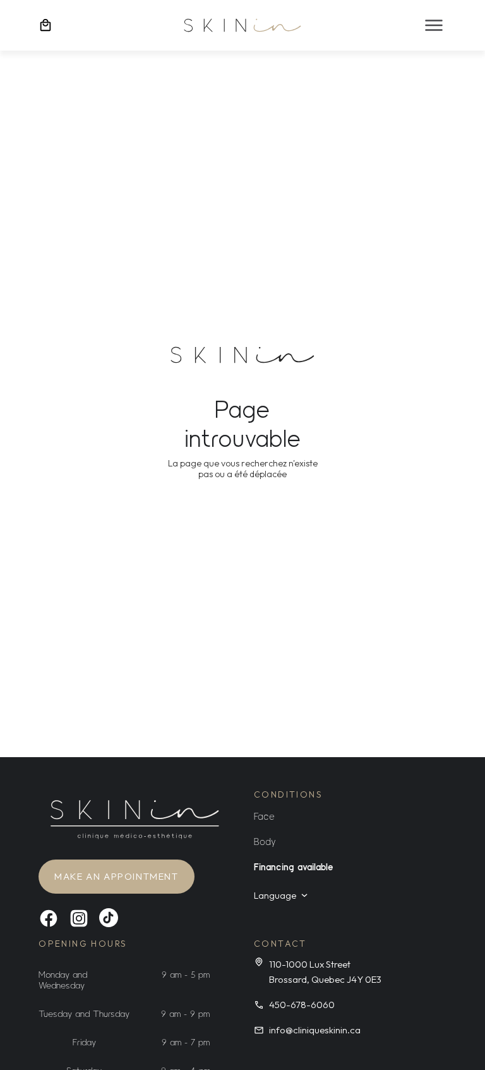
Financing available (293, 866)
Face (264, 816)
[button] (434, 25)
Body (265, 841)
